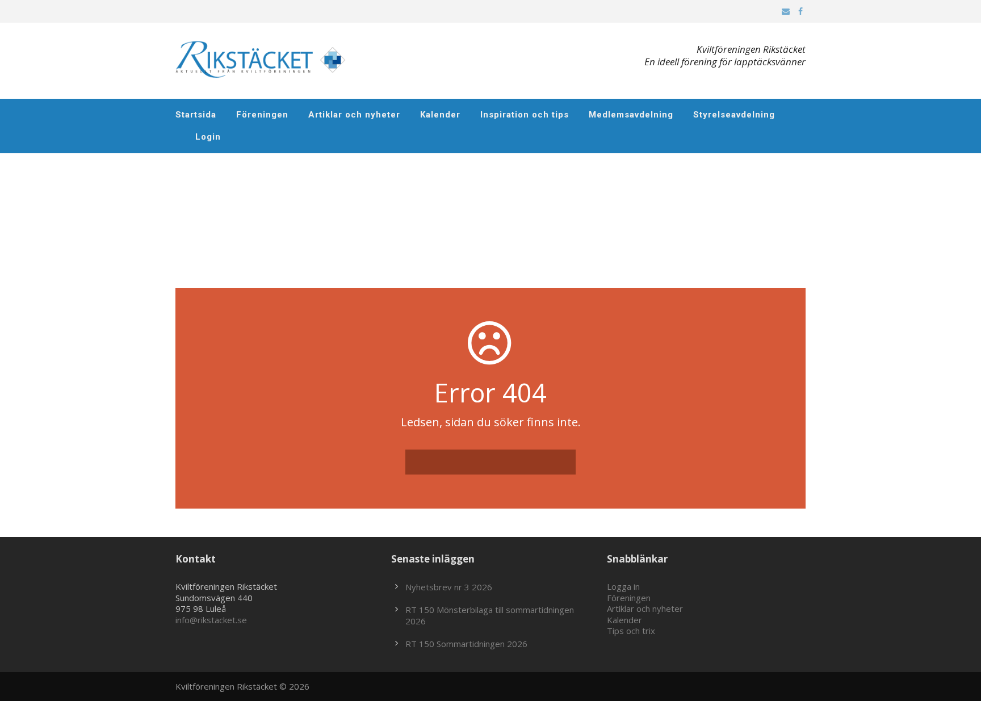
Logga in (623, 586)
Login (208, 137)
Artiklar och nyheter (354, 115)
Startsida (195, 115)
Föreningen (262, 115)
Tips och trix (631, 630)
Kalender (440, 115)
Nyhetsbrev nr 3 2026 (448, 587)
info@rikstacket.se (211, 620)
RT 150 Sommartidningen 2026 (466, 643)
